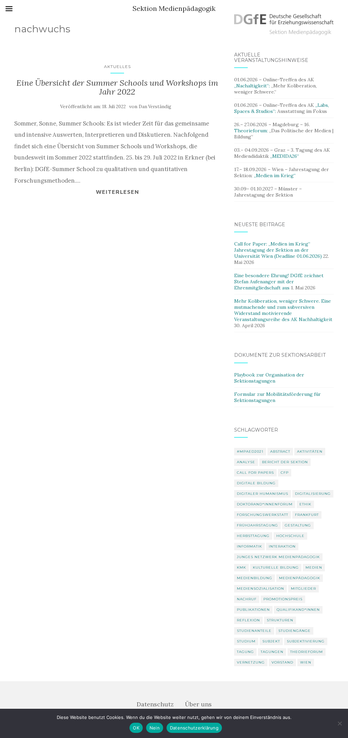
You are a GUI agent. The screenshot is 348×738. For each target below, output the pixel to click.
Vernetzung (251, 662)
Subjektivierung (306, 641)
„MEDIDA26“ (284, 156)
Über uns (198, 704)
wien (305, 662)
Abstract (280, 451)
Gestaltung (298, 525)
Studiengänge (294, 630)
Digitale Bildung (256, 483)
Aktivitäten (310, 451)
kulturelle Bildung (276, 567)
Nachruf (247, 599)
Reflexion (248, 620)
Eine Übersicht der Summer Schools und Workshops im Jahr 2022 (117, 87)
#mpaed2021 (250, 451)
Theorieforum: (251, 131)
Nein (155, 728)
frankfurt (307, 515)
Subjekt (271, 641)
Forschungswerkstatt (262, 515)
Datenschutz (155, 704)
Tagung (245, 652)
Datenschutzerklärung (194, 728)
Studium (246, 641)
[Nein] (339, 723)
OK (136, 728)
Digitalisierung (313, 493)
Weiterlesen (117, 191)
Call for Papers (255, 472)
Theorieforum (306, 652)
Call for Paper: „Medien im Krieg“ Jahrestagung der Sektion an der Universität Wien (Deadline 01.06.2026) (278, 250)
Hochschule (290, 536)
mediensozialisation (260, 588)
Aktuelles (117, 66)
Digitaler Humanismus (262, 493)
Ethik (305, 504)
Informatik (249, 546)
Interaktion (282, 546)
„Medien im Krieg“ (275, 175)
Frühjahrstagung (257, 525)
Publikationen (253, 609)
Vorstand (282, 662)
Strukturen (280, 620)
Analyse (246, 462)
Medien (314, 567)
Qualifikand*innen (298, 609)
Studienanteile (254, 630)
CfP (285, 472)
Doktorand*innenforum (265, 504)
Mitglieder (303, 588)
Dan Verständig (155, 107)
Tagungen (272, 652)
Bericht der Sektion (285, 462)
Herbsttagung (253, 536)
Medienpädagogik (299, 578)
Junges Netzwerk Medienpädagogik (278, 557)
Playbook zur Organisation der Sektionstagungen (269, 378)
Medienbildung (254, 578)
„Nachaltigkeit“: (252, 86)
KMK (241, 567)
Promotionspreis (282, 599)
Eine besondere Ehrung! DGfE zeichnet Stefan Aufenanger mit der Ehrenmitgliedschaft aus (279, 281)
